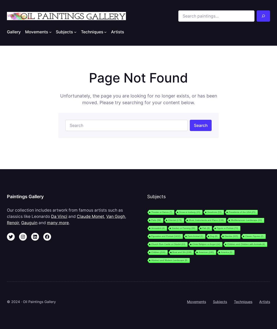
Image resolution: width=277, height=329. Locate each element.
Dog (213, 236)
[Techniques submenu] (105, 32)
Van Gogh (115, 216)
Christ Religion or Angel (206, 244)
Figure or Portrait (227, 228)
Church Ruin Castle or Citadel (168, 244)
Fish (206, 228)
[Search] (263, 16)
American (206, 252)
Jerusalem (158, 228)
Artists (264, 302)
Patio (156, 220)
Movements (196, 302)
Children (158, 252)
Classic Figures (254, 236)
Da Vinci (59, 216)
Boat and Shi (182, 252)
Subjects (220, 302)
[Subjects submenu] (75, 32)
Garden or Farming (183, 228)
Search (201, 125)
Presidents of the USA (242, 212)
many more (58, 222)
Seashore (214, 212)
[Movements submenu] (50, 32)
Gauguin (29, 222)
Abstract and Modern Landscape (169, 260)
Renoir (13, 222)
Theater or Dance (161, 212)
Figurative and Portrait (165, 236)
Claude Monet (90, 216)
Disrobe (231, 236)
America (226, 252)
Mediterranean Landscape (246, 220)
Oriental (175, 220)
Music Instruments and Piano (206, 220)
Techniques (243, 302)
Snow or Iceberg (189, 212)
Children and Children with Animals (246, 244)
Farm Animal (195, 236)
